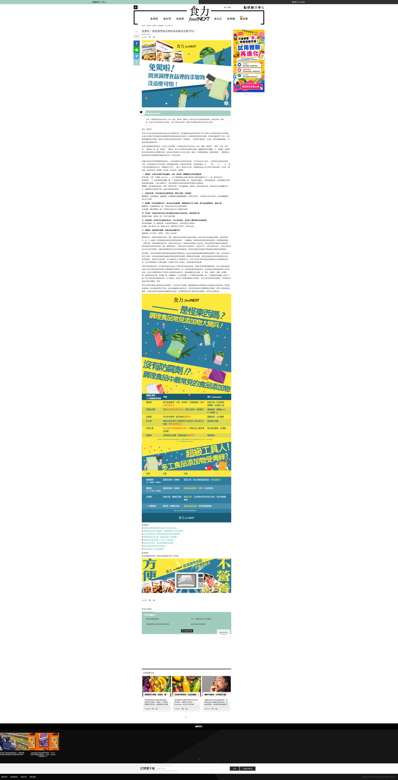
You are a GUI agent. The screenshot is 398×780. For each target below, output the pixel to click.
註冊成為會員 (247, 769)
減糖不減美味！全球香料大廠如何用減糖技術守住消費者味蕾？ (197, 695)
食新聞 (180, 19)
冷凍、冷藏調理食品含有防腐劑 (201, 619)
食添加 (154, 25)
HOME (143, 25)
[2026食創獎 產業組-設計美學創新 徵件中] (249, 61)
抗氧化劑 (160, 25)
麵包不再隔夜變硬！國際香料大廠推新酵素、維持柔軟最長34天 (227, 695)
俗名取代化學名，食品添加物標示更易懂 (158, 543)
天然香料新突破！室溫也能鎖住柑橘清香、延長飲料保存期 (166, 695)
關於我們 (4, 777)
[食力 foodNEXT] (199, 13)
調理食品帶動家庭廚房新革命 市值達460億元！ (160, 528)
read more (223, 634)
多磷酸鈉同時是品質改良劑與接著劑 (157, 624)
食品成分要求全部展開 (198, 624)
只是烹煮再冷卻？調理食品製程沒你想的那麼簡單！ (162, 534)
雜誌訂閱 (24, 777)
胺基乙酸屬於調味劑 (152, 619)
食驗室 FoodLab (99, 2)
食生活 (218, 19)
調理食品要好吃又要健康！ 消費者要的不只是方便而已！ (164, 531)
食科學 (167, 19)
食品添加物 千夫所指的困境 (153, 549)
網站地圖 (33, 777)
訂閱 (234, 769)
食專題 (154, 19)
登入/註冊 (227, 7)
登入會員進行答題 (187, 631)
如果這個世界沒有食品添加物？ (155, 546)
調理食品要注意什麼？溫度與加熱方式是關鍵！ (160, 537)
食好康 (244, 19)
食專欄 (231, 19)
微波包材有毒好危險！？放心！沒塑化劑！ (159, 540)
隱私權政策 (14, 777)
